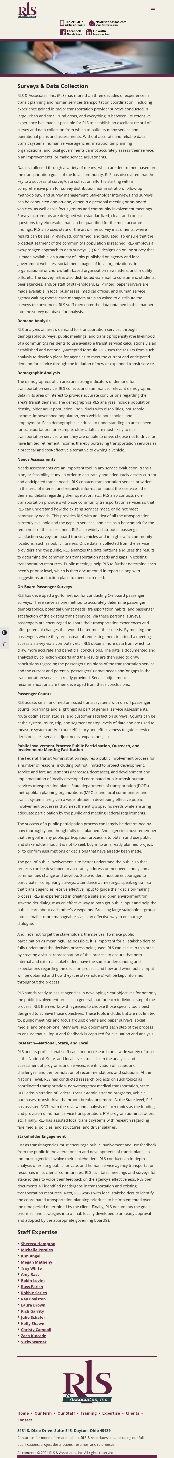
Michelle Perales (37, 1249)
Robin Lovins (33, 1280)
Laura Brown (33, 1305)
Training (89, 1413)
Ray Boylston (33, 1298)
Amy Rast (30, 1274)
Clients (132, 1413)
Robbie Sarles (34, 1292)
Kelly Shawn (32, 1323)
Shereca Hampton (38, 1243)
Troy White (31, 1268)
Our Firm (43, 1413)
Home (23, 1413)
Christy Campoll (36, 1329)
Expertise (111, 1413)
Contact (24, 1419)
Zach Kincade (33, 1335)
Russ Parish (32, 1286)
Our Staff (66, 1413)
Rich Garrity (32, 1311)
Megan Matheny (36, 1262)
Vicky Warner (33, 1341)
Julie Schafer (33, 1317)
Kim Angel (31, 1256)
